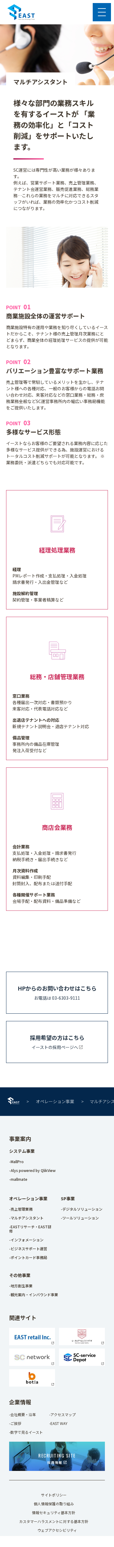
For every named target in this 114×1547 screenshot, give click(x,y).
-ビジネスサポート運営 (28, 1248)
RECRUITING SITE (57, 1458)
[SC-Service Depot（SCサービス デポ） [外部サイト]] (82, 1364)
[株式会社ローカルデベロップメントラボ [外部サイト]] (82, 1343)
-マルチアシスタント (26, 1217)
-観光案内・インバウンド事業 (33, 1294)
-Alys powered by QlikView (32, 1170)
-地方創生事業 (21, 1285)
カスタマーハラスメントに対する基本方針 (53, 1521)
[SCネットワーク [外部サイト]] (32, 1364)
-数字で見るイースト (26, 1432)
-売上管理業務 (21, 1209)
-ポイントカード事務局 (28, 1257)
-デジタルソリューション (81, 1209)
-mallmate (18, 1179)
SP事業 (68, 1198)
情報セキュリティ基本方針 (53, 1512)
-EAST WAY (58, 1423)
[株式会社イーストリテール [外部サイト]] (32, 1343)
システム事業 (22, 1151)
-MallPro (16, 1161)
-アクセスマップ (62, 1414)
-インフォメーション (26, 1239)
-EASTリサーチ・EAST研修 (30, 1228)
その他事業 (19, 1275)
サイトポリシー (54, 1494)
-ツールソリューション (80, 1217)
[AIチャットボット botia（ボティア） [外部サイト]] (32, 1385)
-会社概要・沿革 (22, 1414)
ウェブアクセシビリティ (57, 1530)
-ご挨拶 (15, 1423)
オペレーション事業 (55, 1101)
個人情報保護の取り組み (54, 1503)
